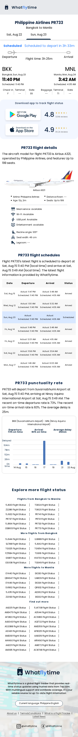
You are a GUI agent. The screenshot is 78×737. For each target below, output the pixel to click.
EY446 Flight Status (16, 582)
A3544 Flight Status (45, 612)
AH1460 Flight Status (15, 640)
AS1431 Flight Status (15, 631)
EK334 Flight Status (45, 582)
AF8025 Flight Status (45, 631)
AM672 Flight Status (45, 645)
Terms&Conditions (30, 713)
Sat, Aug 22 (14, 34)
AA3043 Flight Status (16, 621)
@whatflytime (29, 726)
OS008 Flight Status (15, 562)
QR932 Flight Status (45, 587)
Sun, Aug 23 (38, 34)
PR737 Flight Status (16, 518)
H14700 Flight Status (45, 557)
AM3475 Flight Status (16, 612)
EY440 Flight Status (16, 573)
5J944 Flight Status (15, 539)
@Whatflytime (54, 726)
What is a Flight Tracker (57, 713)
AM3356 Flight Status (45, 626)
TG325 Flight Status (15, 548)
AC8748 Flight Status (45, 649)
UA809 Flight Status (45, 578)
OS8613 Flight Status (15, 528)
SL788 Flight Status (16, 543)
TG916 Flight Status (45, 553)
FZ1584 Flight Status (15, 553)
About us (12, 713)
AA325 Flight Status (16, 607)
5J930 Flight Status (16, 504)
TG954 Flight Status (44, 548)
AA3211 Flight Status (16, 645)
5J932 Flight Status (16, 514)
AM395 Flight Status (15, 649)
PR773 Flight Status (45, 528)
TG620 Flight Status (45, 509)
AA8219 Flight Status (45, 635)
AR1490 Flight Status (45, 640)
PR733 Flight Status (45, 523)
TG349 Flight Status (45, 562)
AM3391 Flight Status (15, 635)
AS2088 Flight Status (16, 626)
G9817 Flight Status (16, 557)
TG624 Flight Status (45, 504)
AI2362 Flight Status (45, 592)
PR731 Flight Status (45, 518)
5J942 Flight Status (45, 543)
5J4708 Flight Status (45, 607)
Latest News (39, 716)
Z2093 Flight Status (16, 596)
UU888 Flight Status (45, 539)
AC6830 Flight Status (45, 617)
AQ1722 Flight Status (45, 621)
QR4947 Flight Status (16, 578)
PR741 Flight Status (45, 514)
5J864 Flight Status (15, 523)
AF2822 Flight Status (15, 617)
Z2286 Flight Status (16, 509)
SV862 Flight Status (15, 587)
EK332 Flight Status (45, 596)
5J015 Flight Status (16, 592)
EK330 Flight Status (45, 573)
